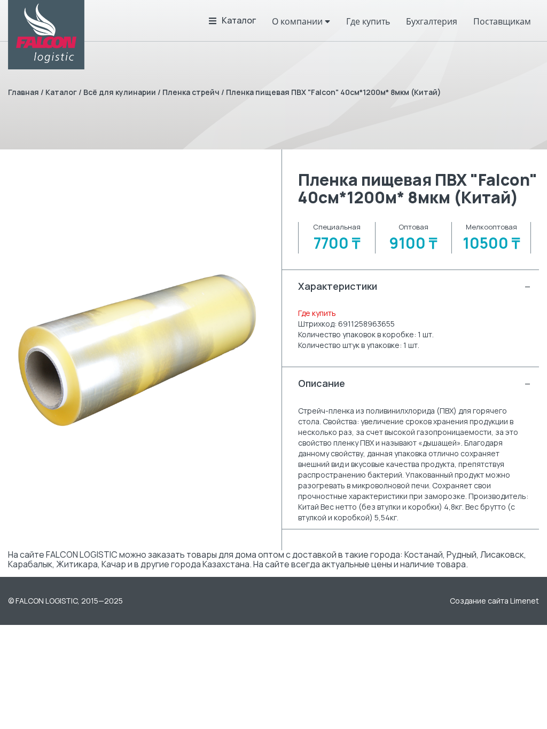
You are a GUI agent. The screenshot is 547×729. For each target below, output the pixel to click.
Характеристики (414, 286)
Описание (414, 383)
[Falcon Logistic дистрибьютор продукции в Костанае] (46, 34)
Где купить (317, 313)
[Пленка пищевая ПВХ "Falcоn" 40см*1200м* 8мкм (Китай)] (136, 349)
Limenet (524, 601)
